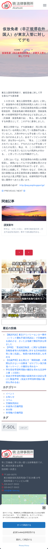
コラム (27, 50)
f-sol (9, 427)
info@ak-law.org (11, 490)
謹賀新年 (8, 225)
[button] (44, 507)
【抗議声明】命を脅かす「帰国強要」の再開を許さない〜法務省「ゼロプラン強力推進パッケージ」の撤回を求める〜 (26, 363)
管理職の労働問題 (14, 412)
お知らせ (10, 396)
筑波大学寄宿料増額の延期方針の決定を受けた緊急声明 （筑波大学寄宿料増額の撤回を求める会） (26, 379)
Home (17, 50)
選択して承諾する (24, 539)
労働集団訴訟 (12, 403)
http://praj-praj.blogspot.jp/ (32, 185)
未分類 (9, 409)
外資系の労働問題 (14, 406)
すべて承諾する (24, 525)
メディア (23, 428)
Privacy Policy (24, 546)
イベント (10, 393)
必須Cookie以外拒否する (24, 532)
